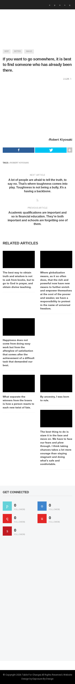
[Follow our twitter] (7, 506)
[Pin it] (7, 531)
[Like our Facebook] (42, 506)
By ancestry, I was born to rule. (54, 398)
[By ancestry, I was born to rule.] (56, 383)
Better (17, 51)
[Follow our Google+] (7, 518)
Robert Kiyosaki (19, 163)
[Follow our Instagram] (42, 518)
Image (29, 51)
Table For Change (31, 674)
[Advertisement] (30, 600)
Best (7, 51)
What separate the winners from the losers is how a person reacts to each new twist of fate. (18, 402)
